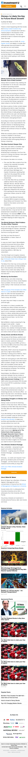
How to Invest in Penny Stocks (10, 700)
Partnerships (13, 743)
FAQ (25, 746)
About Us (3, 743)
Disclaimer (18, 743)
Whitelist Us (24, 743)
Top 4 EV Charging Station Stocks (11, 703)
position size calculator (8, 419)
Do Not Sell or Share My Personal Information (12, 746)
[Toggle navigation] (25, 6)
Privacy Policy (14, 745)
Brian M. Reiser (7, 22)
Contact (8, 743)
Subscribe (9, 6)
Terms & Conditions (14, 748)
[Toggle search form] (21, 6)
